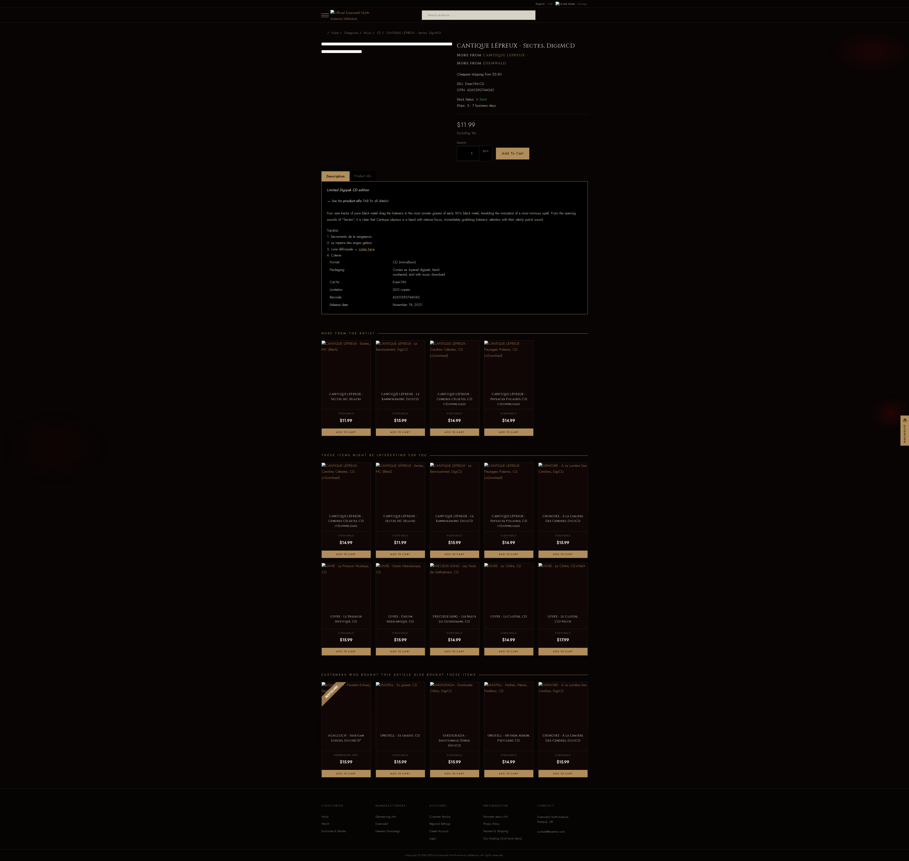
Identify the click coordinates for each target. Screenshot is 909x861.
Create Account (438, 831)
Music (325, 817)
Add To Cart (512, 153)
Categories (351, 33)
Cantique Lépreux (504, 55)
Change (582, 4)
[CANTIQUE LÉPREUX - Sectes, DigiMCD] (386, 44)
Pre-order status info (495, 817)
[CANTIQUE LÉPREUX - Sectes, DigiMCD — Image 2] (341, 51)
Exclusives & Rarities (333, 831)
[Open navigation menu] (325, 15)
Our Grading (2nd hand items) (502, 838)
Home (335, 33)
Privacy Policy (491, 824)
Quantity (461, 143)
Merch (325, 824)
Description (335, 176)
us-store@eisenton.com (551, 832)
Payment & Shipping (495, 831)
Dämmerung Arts (385, 817)
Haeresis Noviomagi (387, 831)
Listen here (367, 249)
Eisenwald (494, 63)
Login (432, 838)
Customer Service (439, 817)
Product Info (362, 176)
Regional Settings (439, 824)
